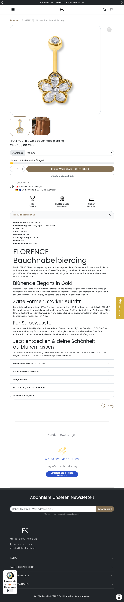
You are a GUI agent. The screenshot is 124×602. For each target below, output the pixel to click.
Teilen (109, 405)
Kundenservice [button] (19, 575)
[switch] (10, 590)
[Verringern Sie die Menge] (12, 169)
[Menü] (15, 572)
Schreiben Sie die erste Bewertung (62, 474)
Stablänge (17, 152)
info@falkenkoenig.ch (24, 548)
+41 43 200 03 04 (23, 544)
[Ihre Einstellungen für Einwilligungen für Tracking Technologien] (119, 597)
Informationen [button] (19, 584)
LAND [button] (13, 558)
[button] (16, 9)
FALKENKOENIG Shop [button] (22, 567)
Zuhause (14, 20)
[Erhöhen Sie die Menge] (22, 169)
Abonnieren (105, 508)
